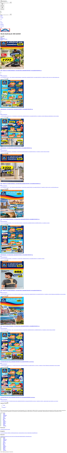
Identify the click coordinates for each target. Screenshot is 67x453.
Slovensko (4, 425)
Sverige (4, 449)
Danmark (4, 440)
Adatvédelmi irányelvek (7, 436)
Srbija (4, 424)
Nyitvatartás (8, 429)
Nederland (4, 421)
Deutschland (5, 415)
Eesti (4, 441)
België (4, 413)
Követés (6, 79)
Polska (4, 422)
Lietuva (4, 420)
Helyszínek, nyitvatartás (3, 39)
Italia (3, 419)
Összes (1, 37)
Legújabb (1, 429)
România (4, 423)
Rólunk (3, 436)
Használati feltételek (19, 436)
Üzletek (5, 429)
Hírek (1, 436)
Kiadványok (2, 38)
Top (3, 429)
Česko (4, 414)
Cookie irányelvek (13, 436)
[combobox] (5, 2)
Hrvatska (4, 418)
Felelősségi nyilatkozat (25, 436)
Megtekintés (2, 79)
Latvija (4, 445)
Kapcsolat (30, 436)
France (4, 417)
